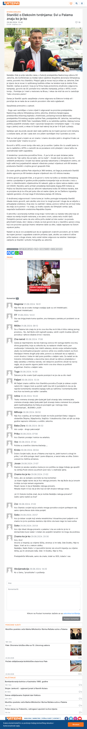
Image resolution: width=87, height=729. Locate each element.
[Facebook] (66, 719)
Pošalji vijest (47, 718)
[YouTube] (80, 719)
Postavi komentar (71, 619)
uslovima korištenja (71, 613)
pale (36, 249)
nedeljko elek (56, 249)
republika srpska (26, 249)
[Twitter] (71, 719)
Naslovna (27, 718)
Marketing (36, 718)
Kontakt (56, 718)
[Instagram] (75, 719)
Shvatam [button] (75, 724)
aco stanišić (44, 249)
